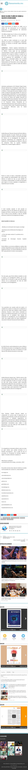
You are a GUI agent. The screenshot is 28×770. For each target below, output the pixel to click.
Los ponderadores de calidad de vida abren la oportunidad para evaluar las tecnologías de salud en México (17, 686)
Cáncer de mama (6, 517)
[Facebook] (12, 765)
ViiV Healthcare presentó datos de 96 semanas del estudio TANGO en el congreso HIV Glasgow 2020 (17, 697)
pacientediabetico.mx (6, 504)
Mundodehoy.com (21, 763)
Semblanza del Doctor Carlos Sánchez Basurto (9, 537)
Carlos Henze (3, 766)
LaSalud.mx (13, 469)
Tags (13, 672)
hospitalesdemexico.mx (7, 507)
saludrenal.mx (4, 495)
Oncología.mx (9, 451)
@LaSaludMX (3, 736)
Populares (3, 672)
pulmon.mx (4, 481)
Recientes (9, 672)
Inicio (2, 11)
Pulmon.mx (3, 519)
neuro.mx (3, 501)
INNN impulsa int (6, 9)
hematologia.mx (5, 487)
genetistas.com (5, 484)
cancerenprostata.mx (6, 478)
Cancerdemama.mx (15, 517)
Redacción (4, 20)
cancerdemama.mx (6, 475)
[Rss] (11, 765)
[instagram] (16, 765)
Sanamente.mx (10, 519)
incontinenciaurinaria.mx (7, 493)
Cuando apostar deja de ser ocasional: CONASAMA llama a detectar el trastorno (13, 580)
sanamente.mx (5, 498)
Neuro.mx (22, 517)
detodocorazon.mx (5, 490)
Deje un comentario (6, 21)
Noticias (5, 11)
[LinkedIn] (15, 765)
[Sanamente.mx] (14, 3)
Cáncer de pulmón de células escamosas (19, 540)
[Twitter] (13, 765)
